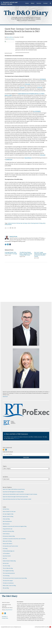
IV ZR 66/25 (42, 79)
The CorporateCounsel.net (9, 573)
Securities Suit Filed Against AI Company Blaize (13, 491)
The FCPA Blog (6, 575)
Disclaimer (4, 616)
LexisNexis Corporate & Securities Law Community (14, 538)
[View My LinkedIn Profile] (6, 450)
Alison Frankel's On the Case (9, 511)
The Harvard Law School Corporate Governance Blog (15, 578)
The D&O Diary (26, 13)
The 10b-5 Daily (6, 565)
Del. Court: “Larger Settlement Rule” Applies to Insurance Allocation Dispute (40, 254)
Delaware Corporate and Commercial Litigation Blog (14, 526)
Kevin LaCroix (9, 37)
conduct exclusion (11, 223)
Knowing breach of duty (36, 223)
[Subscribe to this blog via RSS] (3, 450)
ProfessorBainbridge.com (8, 551)
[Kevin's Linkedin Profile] (8, 244)
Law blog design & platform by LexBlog (42, 626)
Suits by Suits (6, 563)
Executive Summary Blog (8, 531)
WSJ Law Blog (6, 588)
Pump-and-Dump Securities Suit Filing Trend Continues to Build (17, 499)
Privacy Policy (5, 618)
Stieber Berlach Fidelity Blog (9, 560)
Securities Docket (7, 556)
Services (39, 3)
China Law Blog (6, 519)
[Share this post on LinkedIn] (15, 228)
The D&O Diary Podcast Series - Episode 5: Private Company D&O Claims (26, 254)
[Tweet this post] (10, 228)
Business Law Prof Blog (8, 516)
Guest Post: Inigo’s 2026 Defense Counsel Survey (14, 489)
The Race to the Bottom (8, 583)
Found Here (16, 438)
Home (27, 3)
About (32, 3)
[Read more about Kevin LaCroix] (5, 244)
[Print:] (5, 228)
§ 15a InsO (21, 87)
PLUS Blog (5, 548)
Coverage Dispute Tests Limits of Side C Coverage (11, 253)
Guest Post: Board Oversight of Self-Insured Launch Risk (15, 496)
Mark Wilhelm (28, 158)
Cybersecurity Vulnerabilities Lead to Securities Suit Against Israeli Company (20, 494)
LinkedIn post (9, 159)
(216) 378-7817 (8, 609)
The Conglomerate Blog (8, 570)
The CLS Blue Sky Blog (8, 568)
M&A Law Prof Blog (7, 541)
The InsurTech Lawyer (8, 580)
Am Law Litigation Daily (8, 514)
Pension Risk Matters (7, 543)
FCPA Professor (6, 533)
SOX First (5, 558)
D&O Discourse (6, 523)
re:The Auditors (6, 553)
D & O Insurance (11, 39)
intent (28, 223)
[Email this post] (8, 228)
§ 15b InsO (27, 84)
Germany (25, 223)
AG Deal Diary (6, 509)
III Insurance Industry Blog (9, 536)
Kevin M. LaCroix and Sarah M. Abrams (9, 3)
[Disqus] (26, 282)
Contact (45, 3)
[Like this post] (12, 228)
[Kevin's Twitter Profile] (10, 244)
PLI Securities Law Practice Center (10, 546)
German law (19, 223)
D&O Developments (7, 521)
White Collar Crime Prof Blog (9, 585)
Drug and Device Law (7, 528)
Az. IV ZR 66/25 (36, 111)
